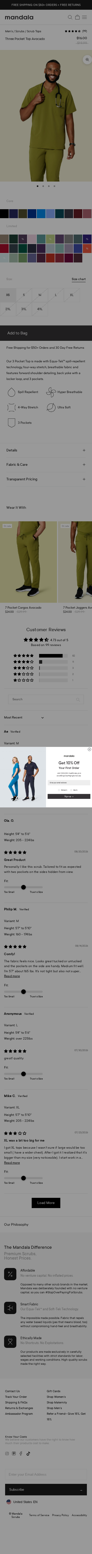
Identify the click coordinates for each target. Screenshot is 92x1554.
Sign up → (69, 796)
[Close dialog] (89, 749)
